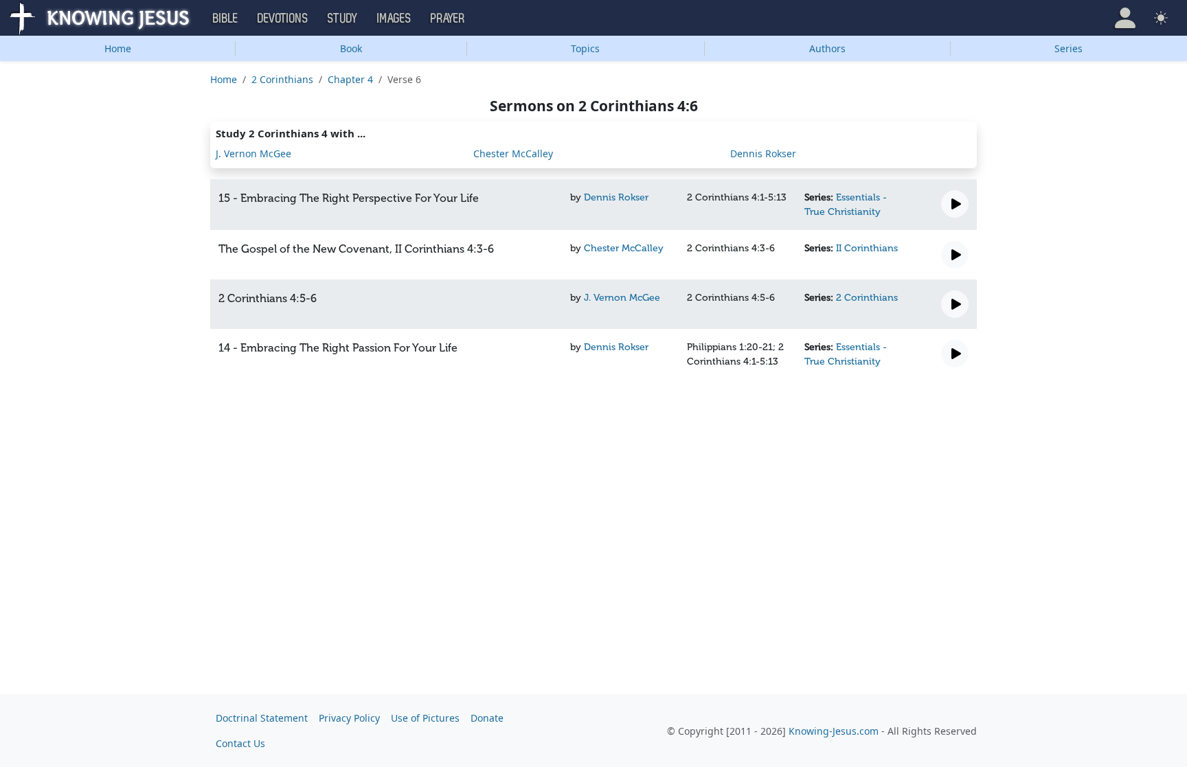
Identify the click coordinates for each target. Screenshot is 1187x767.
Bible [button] (225, 18)
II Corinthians (867, 248)
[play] (955, 204)
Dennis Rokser (763, 153)
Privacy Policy (349, 717)
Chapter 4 (350, 79)
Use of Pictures (425, 717)
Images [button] (394, 18)
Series (1068, 48)
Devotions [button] (283, 18)
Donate (487, 717)
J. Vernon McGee (253, 153)
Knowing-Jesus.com (834, 730)
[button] (1125, 18)
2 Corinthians (282, 79)
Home (117, 48)
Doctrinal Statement (262, 717)
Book (351, 48)
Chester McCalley (513, 153)
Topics (585, 48)
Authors (827, 48)
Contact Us (240, 743)
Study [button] (343, 18)
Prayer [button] (448, 18)
